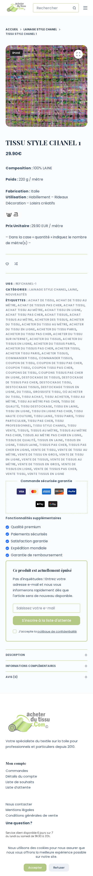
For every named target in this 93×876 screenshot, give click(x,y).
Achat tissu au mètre (24, 310)
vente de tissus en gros (38, 464)
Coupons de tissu (21, 373)
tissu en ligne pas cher (52, 411)
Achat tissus (56, 315)
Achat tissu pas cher (24, 315)
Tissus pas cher (53, 445)
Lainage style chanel (47, 289)
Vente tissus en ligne (45, 474)
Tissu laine (43, 416)
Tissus (22, 430)
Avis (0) (12, 677)
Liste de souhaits (20, 782)
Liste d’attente (18, 787)
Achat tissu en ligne (63, 310)
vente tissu (16, 474)
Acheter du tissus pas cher (29, 348)
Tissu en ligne (18, 411)
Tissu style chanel (49, 425)
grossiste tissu (47, 392)
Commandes (17, 770)
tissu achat (32, 397)
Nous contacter (19, 804)
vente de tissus (35, 459)
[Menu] (85, 8)
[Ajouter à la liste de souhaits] (7, 263)
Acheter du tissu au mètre (44, 324)
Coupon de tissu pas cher (59, 363)
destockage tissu (55, 382)
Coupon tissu (18, 368)
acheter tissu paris (23, 353)
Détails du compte (21, 776)
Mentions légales (20, 809)
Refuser (59, 867)
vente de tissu (43, 450)
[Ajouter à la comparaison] (16, 263)
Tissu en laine (66, 406)
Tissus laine (27, 445)
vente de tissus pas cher (55, 469)
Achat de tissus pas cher (40, 305)
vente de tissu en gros (37, 454)
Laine (72, 289)
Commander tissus (55, 358)
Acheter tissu (67, 348)
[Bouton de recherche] (74, 8)
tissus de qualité (20, 440)
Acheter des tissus (51, 319)
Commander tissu (21, 358)
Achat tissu (73, 305)
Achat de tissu (41, 300)
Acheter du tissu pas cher (28, 334)
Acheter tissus (55, 353)
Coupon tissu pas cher (52, 368)
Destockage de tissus (41, 377)
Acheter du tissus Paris (54, 344)
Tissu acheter (57, 397)
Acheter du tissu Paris (56, 329)
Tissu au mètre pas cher (38, 401)
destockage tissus (22, 387)
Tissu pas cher (40, 421)
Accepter (35, 867)
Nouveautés (16, 294)
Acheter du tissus (45, 339)
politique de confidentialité (57, 631)
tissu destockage (36, 406)
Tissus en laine (50, 440)
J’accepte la (48, 631)
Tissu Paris (63, 416)
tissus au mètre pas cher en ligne (52, 435)
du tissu (24, 392)
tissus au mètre (44, 430)
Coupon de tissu (20, 363)
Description (15, 655)
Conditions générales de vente (32, 815)
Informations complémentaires (31, 666)
